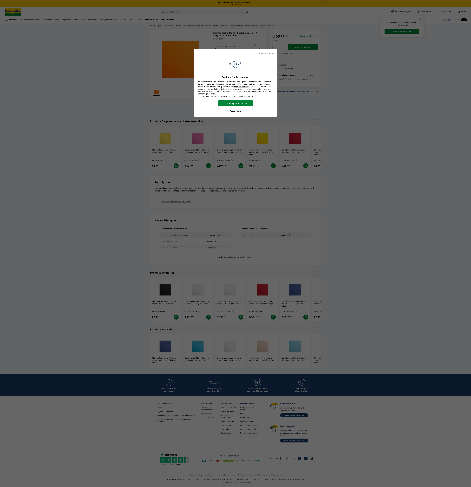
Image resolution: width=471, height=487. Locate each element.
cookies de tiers (241, 86)
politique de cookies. (245, 96)
